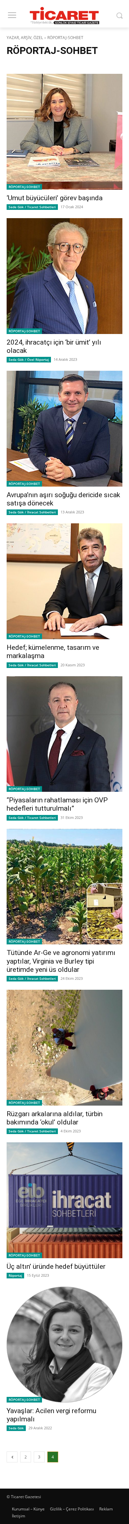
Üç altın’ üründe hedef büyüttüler (56, 1266)
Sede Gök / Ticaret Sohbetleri (32, 207)
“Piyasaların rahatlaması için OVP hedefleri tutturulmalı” (57, 804)
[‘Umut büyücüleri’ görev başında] (64, 132)
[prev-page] (12, 1457)
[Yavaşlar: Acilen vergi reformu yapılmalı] (64, 1345)
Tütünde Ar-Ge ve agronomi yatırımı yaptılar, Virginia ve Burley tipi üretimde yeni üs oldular (61, 961)
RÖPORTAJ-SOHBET (24, 186)
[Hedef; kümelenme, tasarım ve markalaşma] (64, 581)
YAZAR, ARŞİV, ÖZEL (25, 37)
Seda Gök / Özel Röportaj (29, 359)
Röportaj (15, 1275)
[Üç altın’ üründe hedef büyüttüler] (64, 1200)
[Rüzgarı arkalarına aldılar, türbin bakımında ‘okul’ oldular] (64, 1048)
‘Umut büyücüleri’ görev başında (55, 198)
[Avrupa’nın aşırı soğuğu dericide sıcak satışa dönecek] (64, 429)
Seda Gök (16, 1428)
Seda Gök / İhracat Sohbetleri (32, 512)
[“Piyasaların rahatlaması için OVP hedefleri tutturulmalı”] (64, 734)
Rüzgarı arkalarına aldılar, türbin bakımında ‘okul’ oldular (55, 1118)
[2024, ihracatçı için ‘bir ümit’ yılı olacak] (64, 276)
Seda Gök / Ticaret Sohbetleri (32, 817)
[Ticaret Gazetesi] (64, 15)
